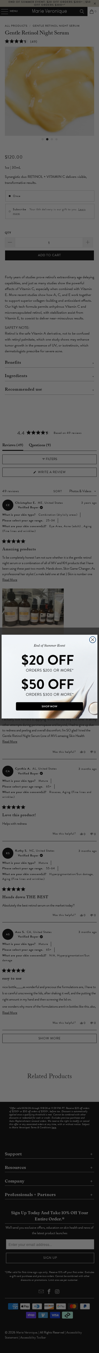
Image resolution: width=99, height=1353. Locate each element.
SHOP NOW (49, 706)
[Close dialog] (92, 640)
